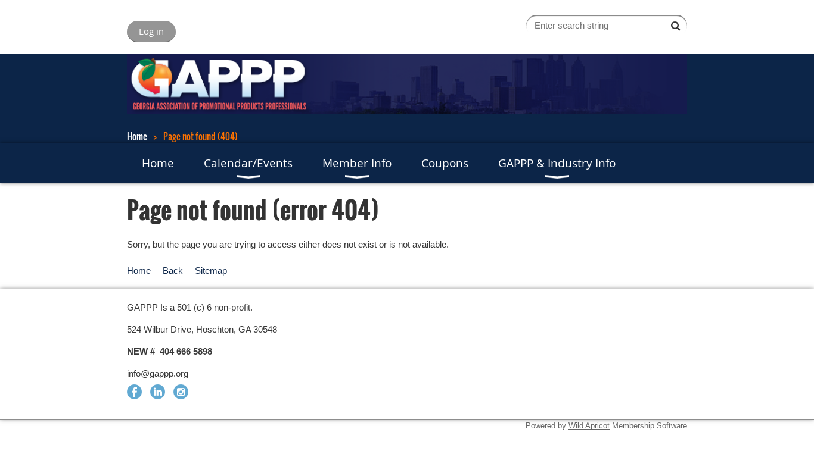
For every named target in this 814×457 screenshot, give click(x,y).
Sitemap (211, 270)
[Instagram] (180, 391)
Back (173, 270)
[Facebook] (134, 391)
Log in (151, 31)
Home (137, 136)
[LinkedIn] (157, 391)
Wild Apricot (589, 425)
